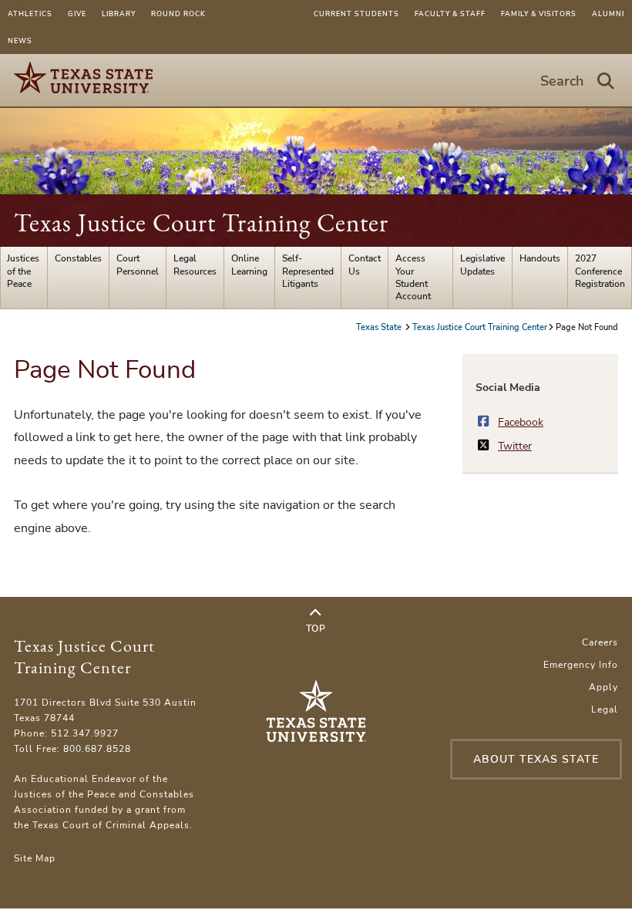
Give (77, 14)
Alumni (608, 14)
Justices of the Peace (23, 271)
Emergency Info (580, 665)
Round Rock (178, 14)
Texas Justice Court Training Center (201, 222)
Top (316, 628)
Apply (603, 687)
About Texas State (536, 759)
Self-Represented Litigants (308, 271)
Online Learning (249, 264)
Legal (604, 709)
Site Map (34, 858)
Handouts (539, 258)
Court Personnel (137, 264)
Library (119, 14)
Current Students (356, 14)
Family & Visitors (539, 14)
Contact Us (364, 264)
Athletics (30, 14)
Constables (78, 258)
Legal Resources (195, 264)
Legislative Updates (482, 264)
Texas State (380, 327)
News (20, 41)
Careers (600, 642)
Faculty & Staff (450, 14)
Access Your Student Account (413, 277)
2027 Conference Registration (600, 271)
